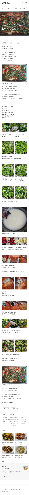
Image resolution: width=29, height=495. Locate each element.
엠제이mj (6, 3)
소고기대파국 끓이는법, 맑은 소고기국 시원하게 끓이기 (11, 425)
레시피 (8, 8)
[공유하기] (6, 409)
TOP (26, 490)
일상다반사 (23, 8)
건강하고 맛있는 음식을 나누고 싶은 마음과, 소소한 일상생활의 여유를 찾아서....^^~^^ (11, 472)
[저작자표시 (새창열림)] (17, 408)
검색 (23, 3)
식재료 (15, 8)
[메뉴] (26, 3)
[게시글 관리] (8, 409)
